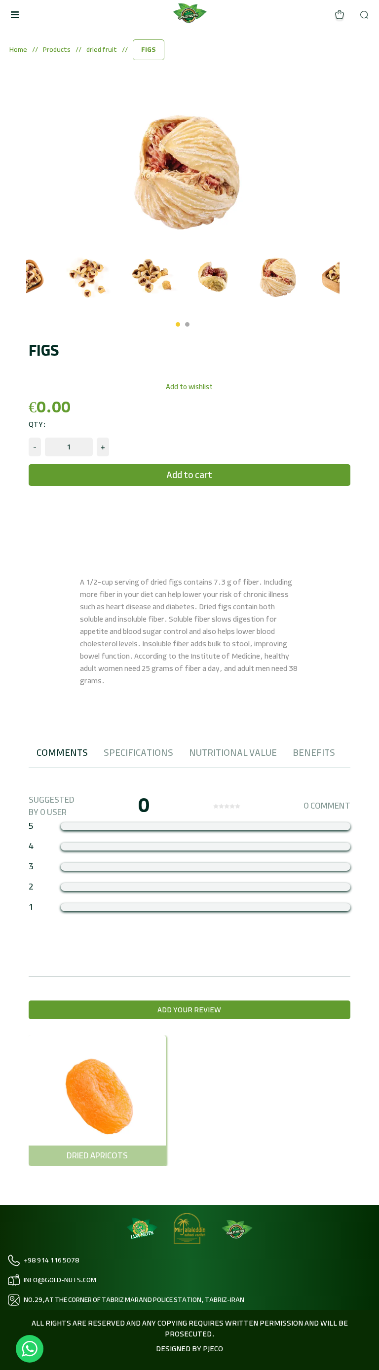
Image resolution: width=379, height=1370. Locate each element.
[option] (57, 277)
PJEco (212, 1348)
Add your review (189, 1009)
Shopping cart (339, 14)
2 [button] (187, 324)
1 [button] (178, 324)
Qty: (37, 424)
